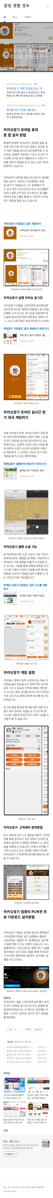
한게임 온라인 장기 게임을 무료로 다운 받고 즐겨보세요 (26, 115)
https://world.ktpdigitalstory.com (23, 105)
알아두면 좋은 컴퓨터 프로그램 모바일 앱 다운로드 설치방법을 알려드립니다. (20, 1146)
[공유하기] (14, 1029)
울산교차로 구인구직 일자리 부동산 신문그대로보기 (20, 1056)
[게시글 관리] (18, 1029)
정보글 (10, 1041)
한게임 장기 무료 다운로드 (21, 110)
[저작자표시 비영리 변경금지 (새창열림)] (38, 1029)
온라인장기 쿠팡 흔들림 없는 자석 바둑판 (26, 88)
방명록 (27, 17)
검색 (40, 6)
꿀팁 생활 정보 (16, 6)
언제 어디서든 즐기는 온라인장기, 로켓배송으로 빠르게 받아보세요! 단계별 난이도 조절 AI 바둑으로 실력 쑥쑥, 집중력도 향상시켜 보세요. (26, 94)
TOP (47, 1188)
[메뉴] (47, 6)
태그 (15, 17)
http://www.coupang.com (20, 84)
